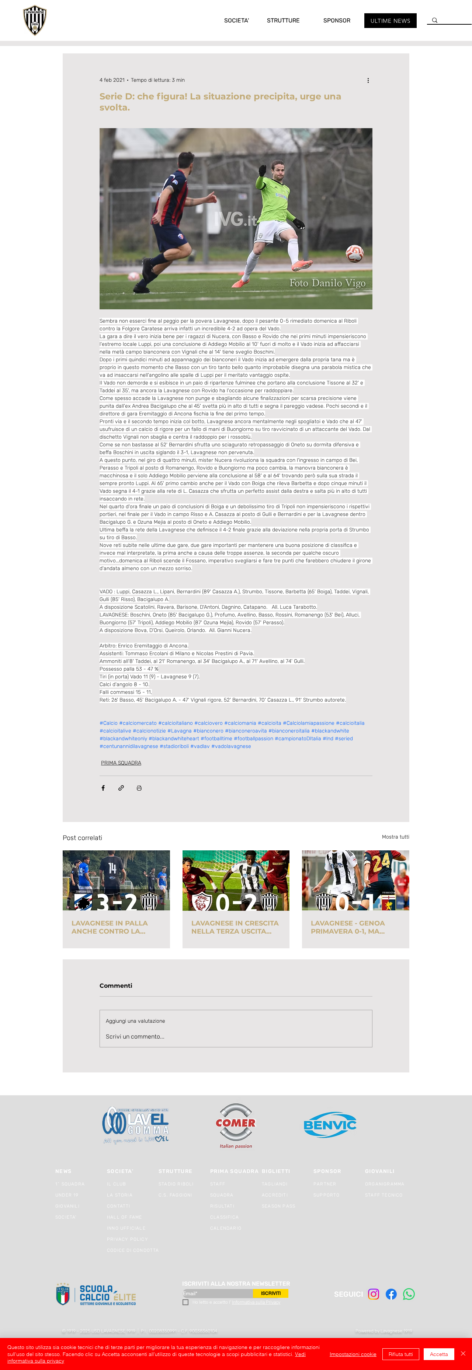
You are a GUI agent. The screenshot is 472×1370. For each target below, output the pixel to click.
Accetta (439, 1354)
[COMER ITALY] (236, 1126)
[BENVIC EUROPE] (331, 1125)
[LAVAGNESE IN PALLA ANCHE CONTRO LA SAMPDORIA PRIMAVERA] (116, 880)
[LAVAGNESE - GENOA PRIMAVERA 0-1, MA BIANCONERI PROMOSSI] (355, 880)
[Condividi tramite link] (121, 787)
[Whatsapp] (409, 1294)
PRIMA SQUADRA (121, 763)
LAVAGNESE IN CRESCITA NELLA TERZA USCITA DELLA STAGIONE (235, 927)
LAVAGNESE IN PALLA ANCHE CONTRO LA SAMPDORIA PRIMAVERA (115, 927)
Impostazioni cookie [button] (353, 1354)
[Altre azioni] (368, 79)
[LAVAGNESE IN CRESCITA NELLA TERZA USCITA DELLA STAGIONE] (236, 880)
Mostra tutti (395, 837)
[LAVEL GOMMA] (136, 1126)
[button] (229, 20)
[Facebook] (391, 1294)
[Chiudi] (463, 1354)
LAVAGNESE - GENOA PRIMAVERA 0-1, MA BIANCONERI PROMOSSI (353, 927)
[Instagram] (373, 1294)
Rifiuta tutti (401, 1354)
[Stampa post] (139, 787)
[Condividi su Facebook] (103, 787)
